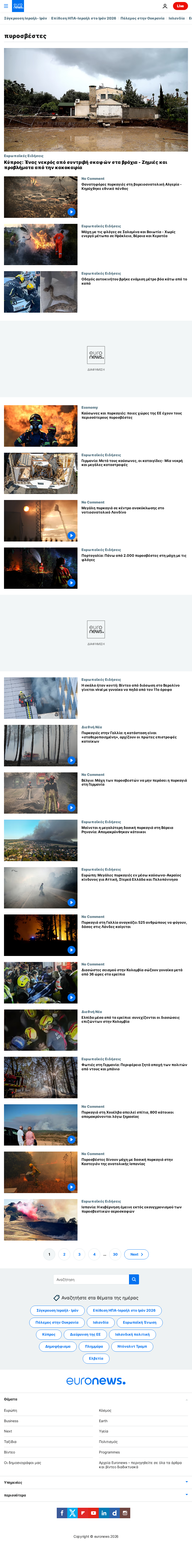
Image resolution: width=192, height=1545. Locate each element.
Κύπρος (49, 1334)
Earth (103, 1421)
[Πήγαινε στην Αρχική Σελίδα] (18, 6)
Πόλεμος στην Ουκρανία (142, 18)
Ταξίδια (10, 1441)
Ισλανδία (177, 18)
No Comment (93, 178)
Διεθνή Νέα (92, 727)
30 (115, 1254)
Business (11, 1421)
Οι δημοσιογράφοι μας (22, 1462)
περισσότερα (15, 1495)
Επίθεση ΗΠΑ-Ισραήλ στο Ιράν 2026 (83, 18)
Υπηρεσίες (13, 1482)
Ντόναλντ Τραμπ (132, 1346)
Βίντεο (9, 1452)
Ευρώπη (10, 1410)
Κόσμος (105, 1410)
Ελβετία (96, 1358)
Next (134, 1254)
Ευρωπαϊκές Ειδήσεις (24, 156)
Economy (90, 407)
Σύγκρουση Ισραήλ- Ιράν (25, 18)
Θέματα (10, 1399)
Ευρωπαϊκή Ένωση (139, 1322)
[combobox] (96, 1279)
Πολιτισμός (108, 1441)
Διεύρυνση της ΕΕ (85, 1334)
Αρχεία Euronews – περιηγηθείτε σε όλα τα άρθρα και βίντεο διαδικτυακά (140, 1464)
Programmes (109, 1452)
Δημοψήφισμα (57, 1346)
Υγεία (103, 1431)
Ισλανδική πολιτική (132, 1334)
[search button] (134, 1279)
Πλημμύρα (94, 1346)
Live (180, 6)
